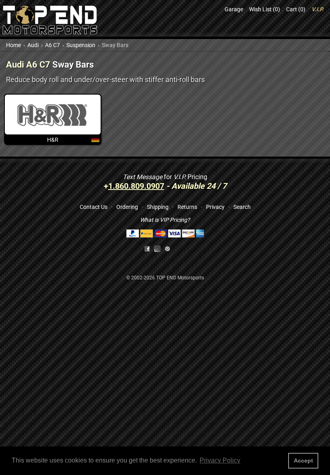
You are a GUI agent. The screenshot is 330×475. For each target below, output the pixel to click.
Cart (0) (295, 9)
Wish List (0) (264, 9)
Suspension (80, 45)
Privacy (215, 207)
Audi (33, 45)
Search (242, 207)
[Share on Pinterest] (167, 248)
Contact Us (93, 207)
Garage (234, 9)
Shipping (158, 207)
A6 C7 (52, 45)
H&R (52, 139)
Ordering (127, 207)
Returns (187, 207)
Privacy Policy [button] (220, 460)
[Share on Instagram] (159, 248)
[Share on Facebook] (147, 248)
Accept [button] (303, 460)
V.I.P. (317, 9)
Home (13, 45)
